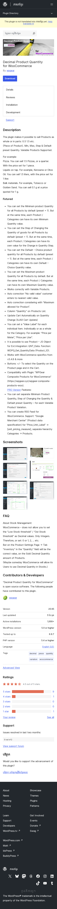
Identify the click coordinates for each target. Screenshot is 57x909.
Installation (12, 104)
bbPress (9, 850)
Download (10, 78)
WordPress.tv (11, 830)
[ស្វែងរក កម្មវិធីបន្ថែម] (34, 33)
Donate (35, 825)
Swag (34, 830)
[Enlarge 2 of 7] (23, 466)
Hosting (7, 800)
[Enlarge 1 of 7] (23, 450)
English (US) (48, 646)
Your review (9, 717)
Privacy (7, 805)
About (6, 790)
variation (33, 659)
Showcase (35, 790)
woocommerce (46, 659)
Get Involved (37, 815)
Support (10, 119)
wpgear (10, 70)
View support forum (13, 746)
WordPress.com (13, 840)
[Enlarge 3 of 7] (23, 484)
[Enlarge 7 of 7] (50, 485)
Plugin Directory (10, 13)
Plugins (33, 800)
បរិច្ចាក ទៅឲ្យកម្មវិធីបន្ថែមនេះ (15, 772)
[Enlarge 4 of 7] (23, 500)
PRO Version (14, 389)
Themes (34, 795)
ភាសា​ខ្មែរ (14, 869)
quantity (49, 653)
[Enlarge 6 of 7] (50, 464)
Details (9, 89)
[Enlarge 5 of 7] (50, 450)
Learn (6, 815)
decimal (33, 653)
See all (50, 717)
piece (41, 653)
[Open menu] (52, 4)
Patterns (34, 805)
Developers (9, 825)
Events (33, 820)
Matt (7, 845)
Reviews (10, 97)
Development (13, 112)
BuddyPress (11, 855)
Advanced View (11, 667)
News (6, 795)
